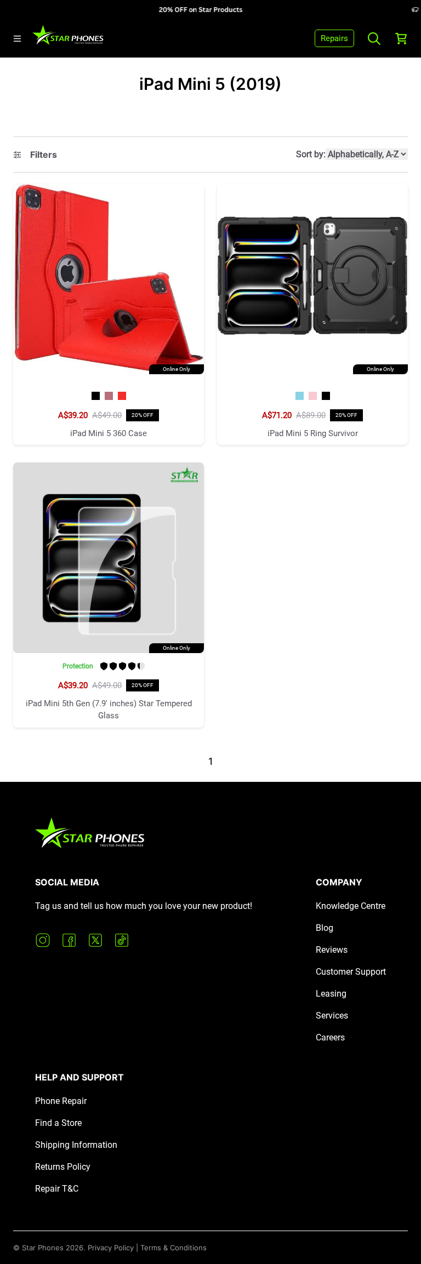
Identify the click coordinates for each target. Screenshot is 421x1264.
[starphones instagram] (42, 940)
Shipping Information (76, 1145)
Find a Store (58, 1123)
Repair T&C (56, 1188)
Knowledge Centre (350, 906)
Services (332, 1015)
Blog (324, 928)
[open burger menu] (17, 39)
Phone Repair (61, 1101)
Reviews (332, 950)
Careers (330, 1037)
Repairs (334, 38)
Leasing (331, 993)
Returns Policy (62, 1167)
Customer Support (351, 971)
